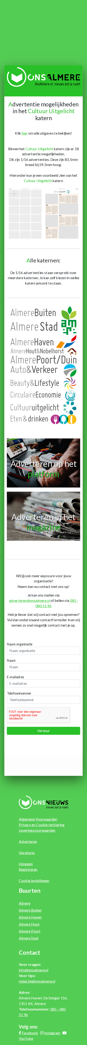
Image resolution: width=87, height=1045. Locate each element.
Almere (24, 903)
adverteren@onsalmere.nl (29, 600)
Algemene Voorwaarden (38, 819)
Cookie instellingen (34, 880)
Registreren (28, 869)
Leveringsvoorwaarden (37, 830)
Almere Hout (29, 924)
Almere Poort (29, 931)
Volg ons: (28, 1026)
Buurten (30, 890)
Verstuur (43, 731)
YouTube (26, 1038)
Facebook (30, 1033)
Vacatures (27, 852)
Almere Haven (30, 917)
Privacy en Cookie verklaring (41, 824)
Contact (29, 952)
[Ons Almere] (43, 76)
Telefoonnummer (19, 693)
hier (25, 133)
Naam (11, 660)
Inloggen (26, 864)
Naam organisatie (19, 644)
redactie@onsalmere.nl (37, 981)
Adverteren (28, 841)
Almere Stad (28, 938)
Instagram (52, 1033)
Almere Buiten (30, 910)
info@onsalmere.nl (33, 970)
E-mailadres (15, 677)
